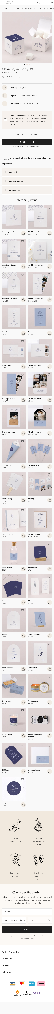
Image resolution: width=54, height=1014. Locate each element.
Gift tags (5, 770)
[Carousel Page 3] (29, 64)
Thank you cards (34, 365)
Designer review (16, 181)
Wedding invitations (9, 232)
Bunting (31, 499)
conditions (27, 938)
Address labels (34, 770)
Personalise (27, 142)
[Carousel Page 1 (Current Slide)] (24, 64)
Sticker (5, 803)
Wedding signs (34, 534)
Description (14, 172)
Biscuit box (6, 701)
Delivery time (14, 190)
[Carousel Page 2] (27, 64)
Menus (31, 601)
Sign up (27, 930)
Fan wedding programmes (7, 500)
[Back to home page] (9, 4)
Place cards (33, 568)
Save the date (7, 332)
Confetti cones (7, 465)
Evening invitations (35, 332)
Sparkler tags (33, 465)
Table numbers (34, 634)
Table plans (32, 668)
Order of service (8, 534)
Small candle (7, 734)
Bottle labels (7, 568)
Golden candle (33, 701)
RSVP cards (6, 365)
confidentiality (36, 936)
